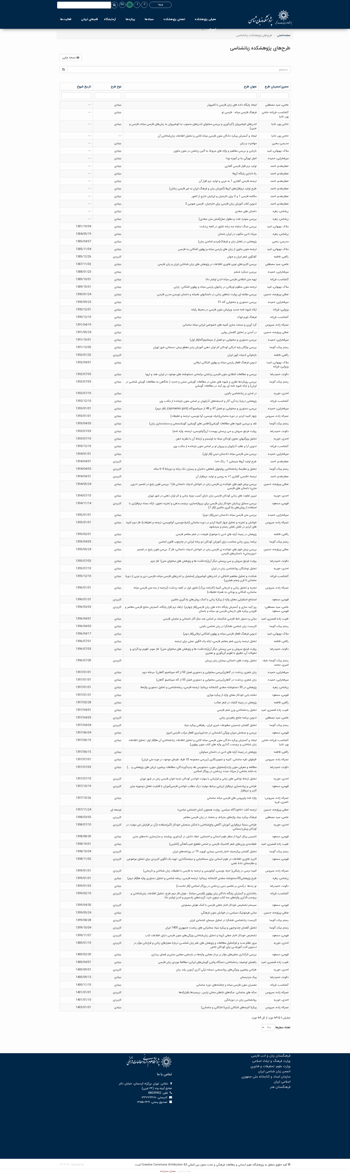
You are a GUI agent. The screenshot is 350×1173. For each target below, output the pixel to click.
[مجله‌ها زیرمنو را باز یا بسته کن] (140, 19)
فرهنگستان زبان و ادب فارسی (270, 1055)
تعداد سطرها (282, 1027)
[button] (130, 5)
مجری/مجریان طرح (277, 86)
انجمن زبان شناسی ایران (274, 1071)
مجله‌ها (149, 19)
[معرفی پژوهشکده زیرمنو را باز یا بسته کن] (190, 19)
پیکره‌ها (130, 19)
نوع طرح (116, 86)
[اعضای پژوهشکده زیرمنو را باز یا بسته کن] (158, 19)
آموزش (212, 29)
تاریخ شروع (84, 86)
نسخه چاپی (69, 57)
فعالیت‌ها (65, 19)
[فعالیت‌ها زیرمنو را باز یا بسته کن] (55, 19)
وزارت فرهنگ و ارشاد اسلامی (271, 1061)
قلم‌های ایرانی (89, 19)
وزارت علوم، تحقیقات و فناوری (270, 1066)
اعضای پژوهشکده (174, 19)
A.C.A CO (65, 1164)
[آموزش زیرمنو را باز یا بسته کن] (203, 29)
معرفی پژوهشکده (205, 19)
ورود (160, 4)
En (122, 4)
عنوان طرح (250, 86)
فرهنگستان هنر (280, 1086)
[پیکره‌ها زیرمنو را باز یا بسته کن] (121, 19)
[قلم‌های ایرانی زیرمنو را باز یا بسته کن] (76, 19)
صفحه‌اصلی (283, 35)
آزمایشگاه (110, 19)
